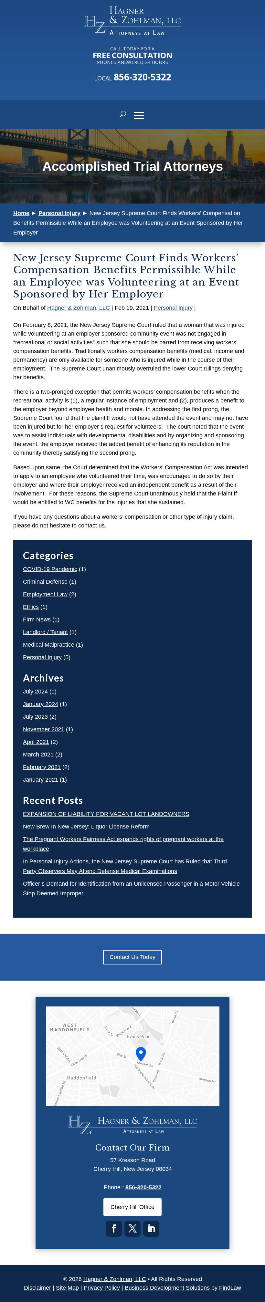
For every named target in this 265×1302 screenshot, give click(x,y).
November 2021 (43, 729)
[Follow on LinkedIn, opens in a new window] (151, 1229)
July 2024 (35, 691)
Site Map (67, 1288)
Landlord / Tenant (45, 632)
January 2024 (40, 704)
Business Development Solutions (167, 1288)
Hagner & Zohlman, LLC (78, 308)
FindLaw (230, 1288)
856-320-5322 (142, 77)
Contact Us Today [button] (132, 957)
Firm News (37, 619)
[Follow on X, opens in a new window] (132, 1229)
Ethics (31, 607)
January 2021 (40, 779)
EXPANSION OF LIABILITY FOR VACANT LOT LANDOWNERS (106, 814)
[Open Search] (123, 115)
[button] (139, 115)
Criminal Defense (45, 581)
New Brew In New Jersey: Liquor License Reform (86, 826)
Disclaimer (37, 1288)
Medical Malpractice (48, 644)
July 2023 (35, 716)
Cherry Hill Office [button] (132, 1207)
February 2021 (42, 767)
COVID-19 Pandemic (50, 569)
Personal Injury (173, 308)
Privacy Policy (102, 1288)
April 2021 (36, 742)
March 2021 (38, 754)
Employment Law (45, 594)
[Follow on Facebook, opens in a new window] (114, 1229)
